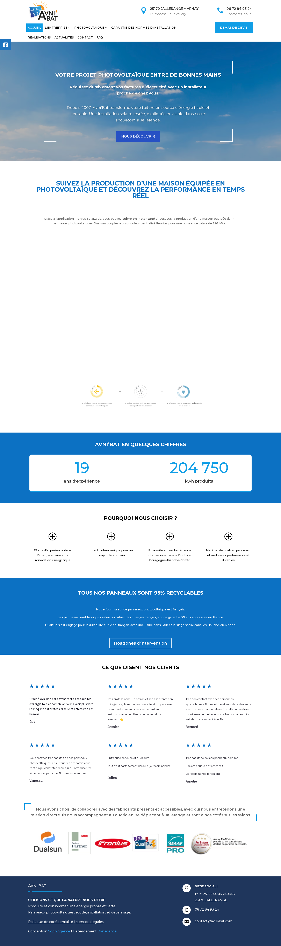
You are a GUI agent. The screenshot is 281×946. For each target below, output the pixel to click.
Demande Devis (234, 27)
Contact (85, 37)
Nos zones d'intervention (140, 643)
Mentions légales (89, 922)
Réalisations (39, 37)
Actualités (64, 37)
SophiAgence (59, 931)
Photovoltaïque (89, 27)
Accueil (34, 27)
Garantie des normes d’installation (143, 27)
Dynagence (107, 931)
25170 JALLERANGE (211, 900)
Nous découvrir (138, 137)
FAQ (99, 37)
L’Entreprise (56, 27)
